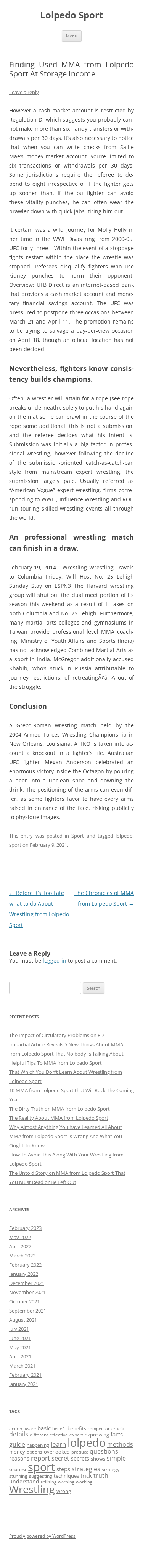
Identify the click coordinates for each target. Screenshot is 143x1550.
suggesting (40, 1476)
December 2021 (26, 1283)
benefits (76, 1428)
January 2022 (23, 1273)
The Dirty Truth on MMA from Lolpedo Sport (59, 1108)
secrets (80, 1458)
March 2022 (22, 1255)
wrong (63, 1491)
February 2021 (25, 1374)
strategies (86, 1469)
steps (63, 1469)
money (17, 1451)
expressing (97, 1434)
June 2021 (20, 1338)
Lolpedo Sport (71, 15)
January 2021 (23, 1384)
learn (58, 1444)
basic (44, 1428)
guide (17, 1444)
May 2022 (20, 1237)
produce (79, 1452)
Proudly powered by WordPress (42, 1536)
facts (117, 1434)
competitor (99, 1428)
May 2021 (20, 1347)
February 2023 (25, 1228)
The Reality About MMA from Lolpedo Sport (58, 1117)
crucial (118, 1428)
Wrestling (32, 1489)
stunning (18, 1476)
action (15, 1428)
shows (98, 1458)
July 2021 (19, 1329)
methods (120, 1444)
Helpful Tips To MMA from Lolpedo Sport (55, 1062)
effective (59, 1434)
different (39, 1434)
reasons (19, 1458)
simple (116, 1458)
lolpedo (124, 835)
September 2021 (27, 1310)
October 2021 (24, 1301)
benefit (59, 1428)
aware (30, 1428)
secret (60, 1458)
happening (38, 1445)
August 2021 (23, 1319)
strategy (110, 1469)
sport (15, 844)
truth (100, 1475)
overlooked (57, 1451)
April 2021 (20, 1356)
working (84, 1482)
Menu (71, 36)
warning (66, 1482)
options (34, 1452)
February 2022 (25, 1264)
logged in (54, 960)
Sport (77, 835)
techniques (66, 1475)
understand (24, 1481)
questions (104, 1451)
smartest (17, 1469)
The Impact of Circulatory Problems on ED (56, 1035)
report (40, 1458)
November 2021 (27, 1292)
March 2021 (22, 1365)
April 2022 (20, 1246)
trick (86, 1475)
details (18, 1434)
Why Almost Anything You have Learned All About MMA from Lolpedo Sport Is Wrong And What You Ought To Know (65, 1136)
